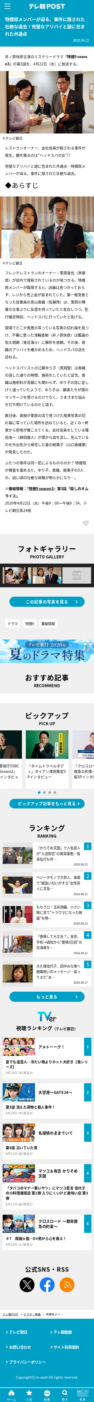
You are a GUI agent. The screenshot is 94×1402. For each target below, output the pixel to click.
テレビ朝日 (18, 1332)
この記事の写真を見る (47, 601)
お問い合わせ (20, 1347)
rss (67, 1284)
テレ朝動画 (63, 1332)
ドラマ (13, 623)
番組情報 (48, 623)
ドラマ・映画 (32, 1314)
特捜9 (29, 623)
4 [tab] (55, 792)
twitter (26, 1284)
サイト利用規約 (66, 1347)
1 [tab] (39, 792)
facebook (47, 1284)
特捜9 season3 (41, 488)
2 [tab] (44, 792)
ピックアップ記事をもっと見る (47, 803)
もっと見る (46, 996)
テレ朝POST (47, 6)
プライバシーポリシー (27, 1362)
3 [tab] (49, 792)
